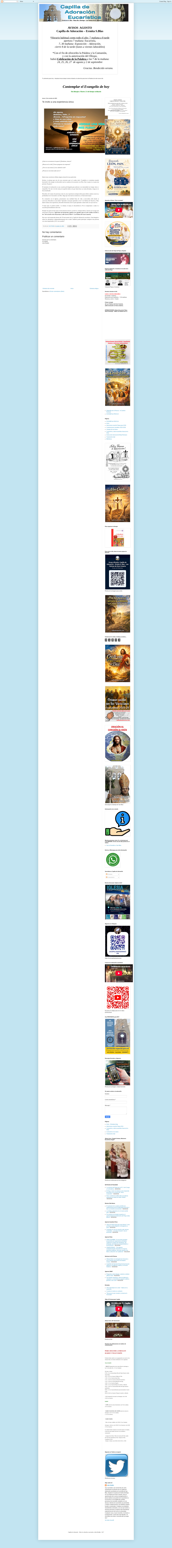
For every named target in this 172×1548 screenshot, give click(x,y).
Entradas (109, 874)
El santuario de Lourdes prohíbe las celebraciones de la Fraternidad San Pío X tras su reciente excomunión (117, 1207)
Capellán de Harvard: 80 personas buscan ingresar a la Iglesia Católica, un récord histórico (117, 1265)
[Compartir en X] (72, 226)
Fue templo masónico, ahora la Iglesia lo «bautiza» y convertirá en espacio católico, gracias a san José (117, 1279)
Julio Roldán (110, 1485)
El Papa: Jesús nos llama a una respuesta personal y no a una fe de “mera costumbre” (117, 1192)
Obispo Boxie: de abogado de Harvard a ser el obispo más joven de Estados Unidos (117, 1260)
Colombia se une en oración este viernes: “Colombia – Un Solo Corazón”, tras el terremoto (117, 1231)
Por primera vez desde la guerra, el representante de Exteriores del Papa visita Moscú (118, 1216)
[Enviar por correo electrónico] (68, 226)
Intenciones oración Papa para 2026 (116, 425)
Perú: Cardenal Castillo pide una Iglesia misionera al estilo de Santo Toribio (117, 1196)
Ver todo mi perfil (109, 1520)
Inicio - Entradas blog (112, 1124)
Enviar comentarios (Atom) (57, 291)
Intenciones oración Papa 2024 (114, 1126)
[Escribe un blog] (70, 226)
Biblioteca (109, 439)
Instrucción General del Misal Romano (116, 435)
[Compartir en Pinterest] (76, 226)
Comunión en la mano (112, 1132)
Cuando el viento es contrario (114, 1291)
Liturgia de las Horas (112, 429)
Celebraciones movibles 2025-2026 (116, 427)
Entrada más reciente (48, 288)
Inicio (72, 288)
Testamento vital (110, 437)
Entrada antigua (94, 288)
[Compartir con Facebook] (74, 226)
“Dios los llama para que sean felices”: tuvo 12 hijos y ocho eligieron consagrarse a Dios (118, 1226)
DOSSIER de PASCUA (112, 414)
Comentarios (110, 877)
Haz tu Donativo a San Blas (113, 845)
